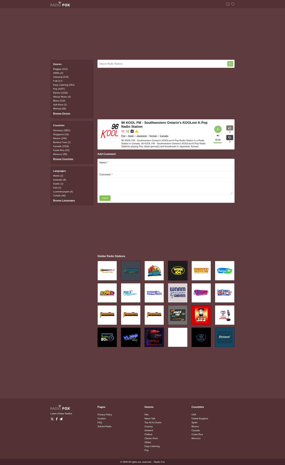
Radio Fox (159, 462)
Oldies (147, 442)
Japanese (142, 135)
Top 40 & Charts (152, 422)
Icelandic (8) (59, 179)
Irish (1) (57, 187)
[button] (218, 135)
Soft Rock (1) (60, 104)
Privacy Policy (104, 414)
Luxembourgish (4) (63, 191)
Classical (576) (61, 77)
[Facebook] (57, 418)
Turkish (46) (59, 195)
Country (148, 426)
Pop (123, 135)
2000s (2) (58, 73)
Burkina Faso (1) (62, 142)
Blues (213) (59, 100)
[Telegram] (61, 418)
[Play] (218, 129)
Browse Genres (61, 113)
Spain (194, 422)
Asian (131, 135)
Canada (164, 135)
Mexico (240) (60, 138)
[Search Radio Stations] (230, 63)
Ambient (148, 430)
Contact (101, 418)
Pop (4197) (59, 88)
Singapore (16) (61, 134)
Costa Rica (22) (61, 150)
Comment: (105, 174)
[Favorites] (232, 4)
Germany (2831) (61, 130)
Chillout (148, 434)
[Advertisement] (142, 34)
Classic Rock (151, 438)
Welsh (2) (58, 175)
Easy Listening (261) (64, 84)
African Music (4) (62, 96)
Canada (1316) (61, 146)
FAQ (99, 422)
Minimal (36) (59, 108)
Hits (146, 414)
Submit (105, 198)
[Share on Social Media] (132, 131)
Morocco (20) (60, 154)
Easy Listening (152, 446)
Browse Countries (63, 159)
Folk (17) (58, 81)
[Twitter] (52, 418)
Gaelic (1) (58, 183)
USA (193, 414)
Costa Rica (197, 434)
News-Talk (149, 418)
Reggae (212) (60, 69)
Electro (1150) (60, 92)
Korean (153, 135)
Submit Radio (104, 426)
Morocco (196, 438)
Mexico (195, 426)
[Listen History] (227, 4)
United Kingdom (199, 418)
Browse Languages (64, 200)
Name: (103, 162)
